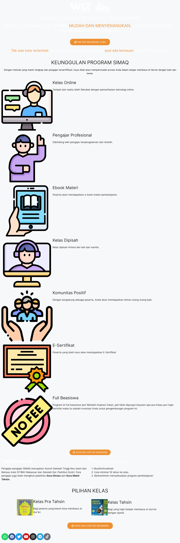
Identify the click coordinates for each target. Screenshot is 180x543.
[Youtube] (26, 536)
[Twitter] (18, 536)
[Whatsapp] (4, 536)
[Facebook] (11, 536)
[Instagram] (33, 536)
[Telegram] (40, 536)
